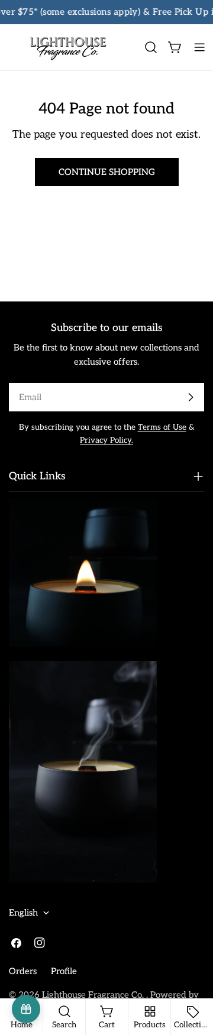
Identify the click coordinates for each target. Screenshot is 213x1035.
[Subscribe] (190, 397)
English (23, 912)
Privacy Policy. (106, 440)
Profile (64, 971)
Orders (23, 971)
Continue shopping (107, 172)
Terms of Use (162, 427)
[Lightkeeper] (26, 1009)
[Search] (151, 47)
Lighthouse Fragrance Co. (94, 994)
